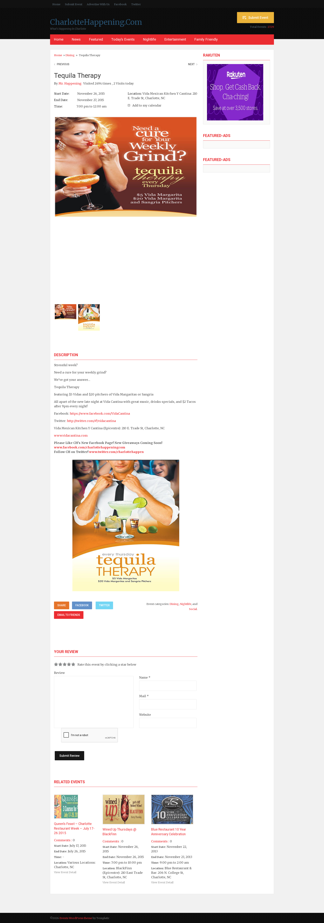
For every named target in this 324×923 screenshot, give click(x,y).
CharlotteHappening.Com (96, 22)
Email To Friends (68, 614)
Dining (70, 55)
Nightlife (149, 39)
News (76, 39)
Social (193, 609)
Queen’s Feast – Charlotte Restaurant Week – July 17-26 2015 (74, 828)
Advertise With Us (98, 4)
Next (191, 64)
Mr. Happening (70, 83)
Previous (63, 64)
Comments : (63, 840)
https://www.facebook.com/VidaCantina (100, 413)
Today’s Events (123, 39)
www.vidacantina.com (71, 435)
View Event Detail (65, 872)
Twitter (136, 4)
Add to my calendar (146, 105)
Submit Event (73, 4)
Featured (96, 39)
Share (61, 605)
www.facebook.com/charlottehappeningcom (89, 447)
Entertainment (175, 39)
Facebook (120, 4)
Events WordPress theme (75, 918)
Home (56, 4)
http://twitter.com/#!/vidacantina (91, 421)
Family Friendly (206, 39)
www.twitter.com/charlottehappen (116, 452)
